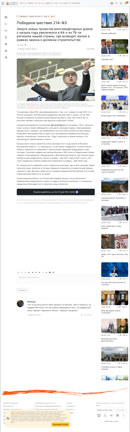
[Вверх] (6, 57)
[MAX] (99, 413)
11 (118, 56)
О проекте (70, 406)
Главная (22, 16)
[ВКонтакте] (111, 413)
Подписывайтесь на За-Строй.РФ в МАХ (54, 192)
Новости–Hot (35, 16)
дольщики (23, 54)
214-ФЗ (48, 54)
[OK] (6, 37)
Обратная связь (111, 419)
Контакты (70, 409)
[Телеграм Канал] (118, 413)
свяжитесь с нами (33, 108)
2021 (45, 16)
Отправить (22, 290)
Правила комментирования (46, 409)
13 (118, 30)
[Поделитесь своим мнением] (56, 279)
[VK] (6, 30)
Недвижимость (36, 54)
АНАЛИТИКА (76, 3)
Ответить (88, 315)
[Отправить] (6, 50)
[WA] (6, 23)
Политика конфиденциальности (48, 406)
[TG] (6, 17)
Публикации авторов (12, 409)
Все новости (8, 406)
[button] (2, 3)
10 (118, 82)
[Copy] (81, 315)
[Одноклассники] (105, 413)
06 (52, 16)
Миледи (31, 301)
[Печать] (6, 44)
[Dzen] (124, 413)
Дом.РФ (57, 54)
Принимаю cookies (60, 424)
